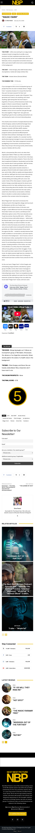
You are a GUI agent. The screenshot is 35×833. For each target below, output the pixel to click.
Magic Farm (6, 421)
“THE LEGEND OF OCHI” (26, 486)
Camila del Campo (7, 418)
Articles (17, 625)
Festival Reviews (22, 13)
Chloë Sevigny (17, 418)
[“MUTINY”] (6, 734)
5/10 (8, 415)
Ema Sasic (10, 20)
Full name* (5, 438)
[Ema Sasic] (3, 20)
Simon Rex (19, 421)
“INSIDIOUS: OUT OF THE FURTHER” (21, 723)
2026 (17, 553)
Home (3, 10)
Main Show (17, 581)
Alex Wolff (13, 415)
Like (29, 655)
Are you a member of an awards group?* (13, 450)
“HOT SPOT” (18, 700)
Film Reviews (9, 10)
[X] (17, 515)
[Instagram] (17, 820)
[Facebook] (12, 820)
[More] (24, 26)
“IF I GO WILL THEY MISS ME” (21, 688)
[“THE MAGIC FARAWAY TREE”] (6, 711)
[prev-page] (3, 634)
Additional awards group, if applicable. (12, 456)
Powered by (5, 333)
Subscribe (27, 668)
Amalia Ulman (21, 415)
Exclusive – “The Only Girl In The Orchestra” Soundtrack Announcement (8, 488)
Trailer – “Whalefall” (18, 628)
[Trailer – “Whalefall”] (17, 614)
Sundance (26, 421)
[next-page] (6, 634)
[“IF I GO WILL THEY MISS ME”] (6, 688)
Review (12, 421)
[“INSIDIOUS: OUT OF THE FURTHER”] (17, 544)
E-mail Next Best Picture (17, 814)
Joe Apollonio (26, 418)
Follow (27, 648)
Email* (3, 444)
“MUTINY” (17, 735)
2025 (15, 10)
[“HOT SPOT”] (6, 699)
